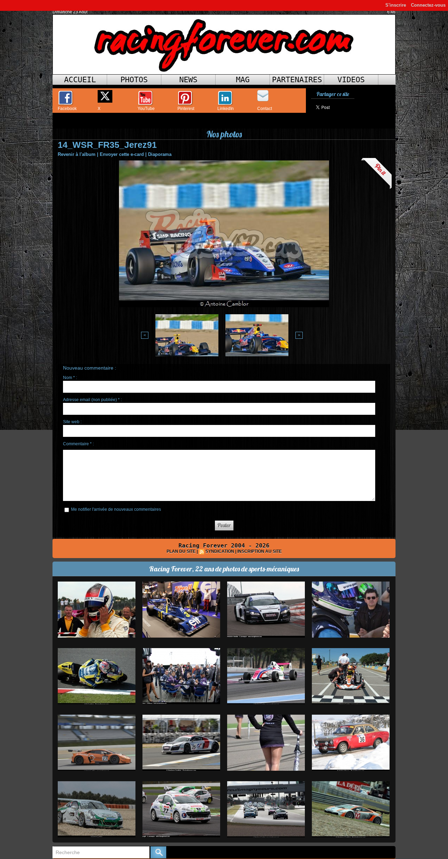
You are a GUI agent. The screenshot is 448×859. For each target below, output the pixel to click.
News (188, 79)
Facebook (67, 108)
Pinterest (185, 108)
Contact (264, 108)
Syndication (219, 551)
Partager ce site (332, 94)
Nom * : (70, 377)
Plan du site (181, 551)
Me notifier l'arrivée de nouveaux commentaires (116, 509)
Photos (134, 79)
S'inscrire (395, 5)
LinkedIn (225, 108)
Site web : (72, 421)
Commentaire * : (78, 443)
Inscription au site (259, 551)
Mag (243, 79)
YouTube (146, 108)
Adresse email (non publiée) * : (92, 399)
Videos (351, 79)
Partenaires (297, 79)
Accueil (80, 79)
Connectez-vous (428, 5)
